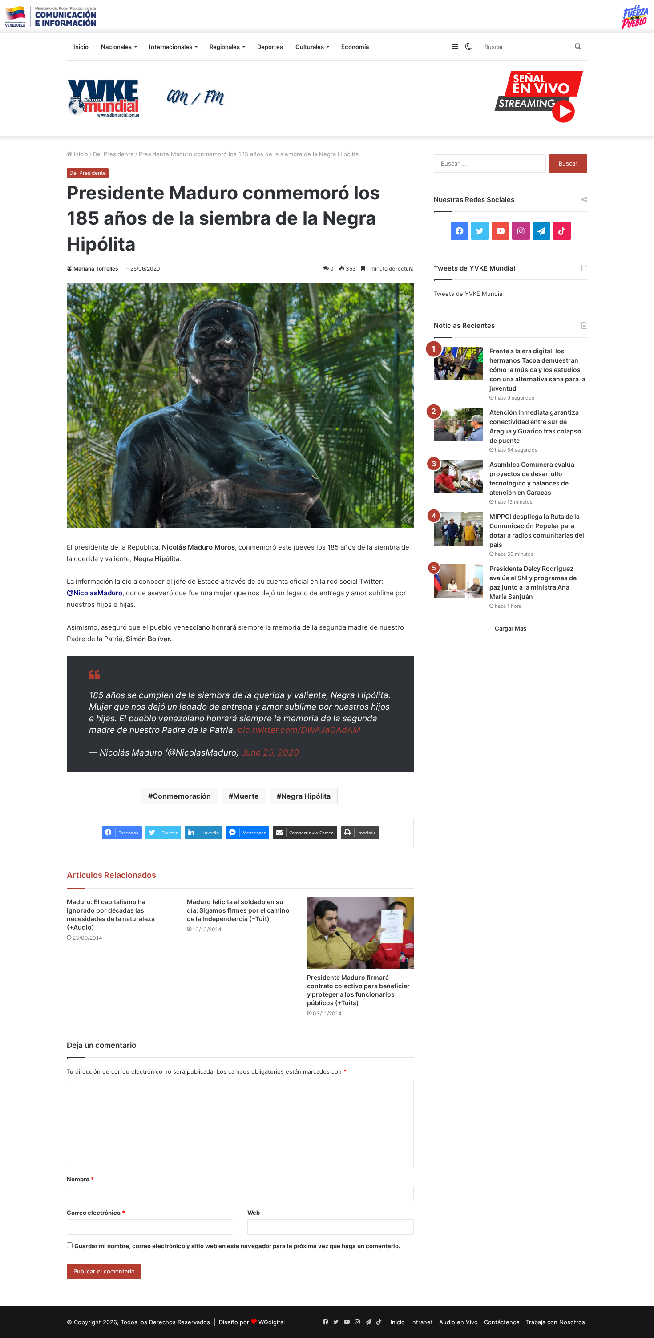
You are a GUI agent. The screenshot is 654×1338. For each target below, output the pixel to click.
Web (253, 1212)
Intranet (422, 1322)
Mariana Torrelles (95, 268)
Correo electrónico (96, 1212)
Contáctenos (502, 1322)
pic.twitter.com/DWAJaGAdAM (299, 730)
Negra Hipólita (306, 796)
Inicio (81, 46)
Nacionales (116, 46)
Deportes (270, 46)
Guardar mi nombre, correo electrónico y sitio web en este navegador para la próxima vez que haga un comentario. (237, 1245)
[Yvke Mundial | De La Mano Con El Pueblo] (149, 98)
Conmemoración (182, 796)
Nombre (80, 1179)
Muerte (246, 796)
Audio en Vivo (458, 1322)
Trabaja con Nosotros (555, 1322)
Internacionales (170, 46)
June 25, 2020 (270, 753)
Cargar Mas (510, 628)
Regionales (225, 46)
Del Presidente (113, 154)
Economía (355, 46)
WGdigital (271, 1322)
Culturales (309, 46)
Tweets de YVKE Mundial (469, 293)
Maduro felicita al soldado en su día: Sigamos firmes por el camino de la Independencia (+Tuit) (238, 910)
